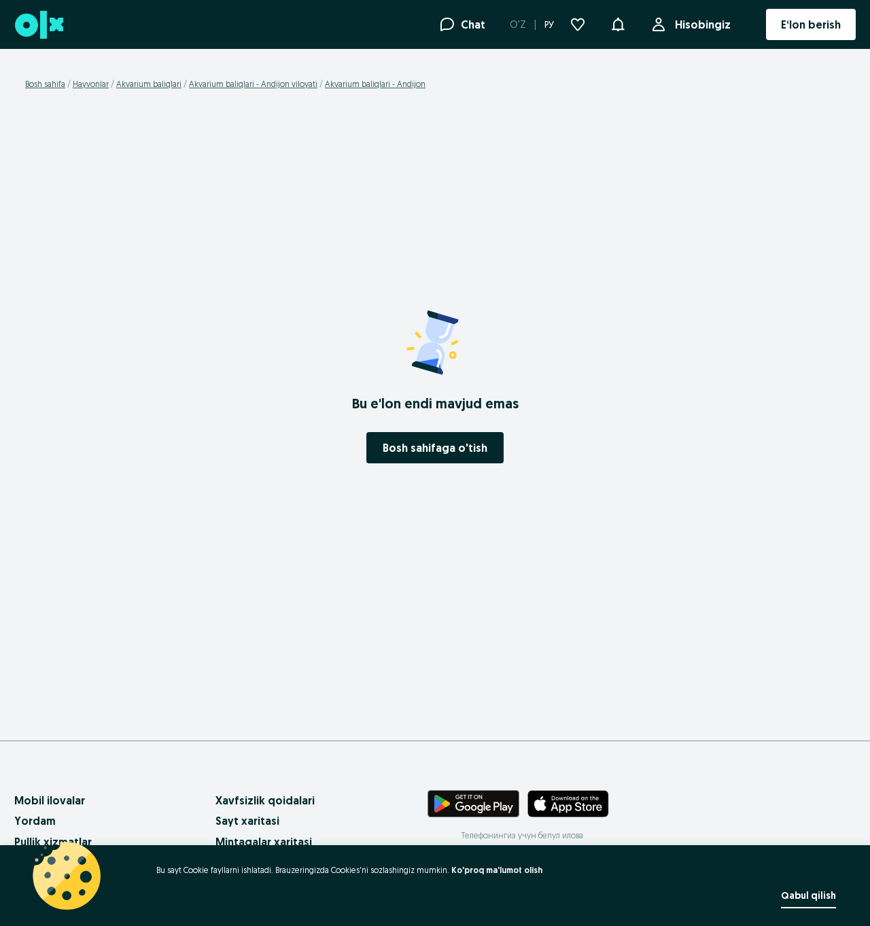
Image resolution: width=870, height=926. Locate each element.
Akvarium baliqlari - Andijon (375, 84)
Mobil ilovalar (49, 800)
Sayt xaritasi (247, 820)
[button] (618, 23)
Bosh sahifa (45, 84)
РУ (549, 24)
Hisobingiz (703, 24)
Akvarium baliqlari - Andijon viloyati (253, 84)
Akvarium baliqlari (148, 84)
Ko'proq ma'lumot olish (496, 870)
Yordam (35, 820)
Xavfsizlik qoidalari (265, 800)
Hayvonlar (91, 84)
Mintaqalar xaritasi (263, 842)
